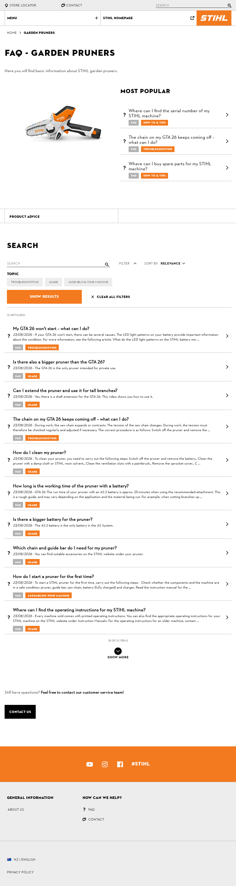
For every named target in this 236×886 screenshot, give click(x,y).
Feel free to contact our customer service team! (82, 692)
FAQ (91, 809)
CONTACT (96, 819)
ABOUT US (16, 809)
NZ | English (24, 859)
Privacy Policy (20, 872)
